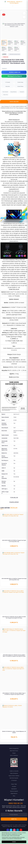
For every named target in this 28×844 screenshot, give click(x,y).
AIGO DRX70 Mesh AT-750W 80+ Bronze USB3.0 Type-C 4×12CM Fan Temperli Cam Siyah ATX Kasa (14, 655)
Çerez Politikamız (14, 755)
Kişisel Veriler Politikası (14, 775)
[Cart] (19, 5)
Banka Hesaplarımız (14, 748)
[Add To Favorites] (24, 13)
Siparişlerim (14, 788)
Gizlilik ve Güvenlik (14, 771)
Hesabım (14, 786)
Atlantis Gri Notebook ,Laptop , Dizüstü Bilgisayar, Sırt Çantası (14, 732)
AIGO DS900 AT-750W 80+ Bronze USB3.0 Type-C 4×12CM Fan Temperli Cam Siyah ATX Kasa (14, 694)
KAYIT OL (14, 819)
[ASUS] (4, 54)
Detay (14, 537)
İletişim (14, 753)
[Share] (24, 17)
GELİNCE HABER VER (14, 72)
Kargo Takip (14, 784)
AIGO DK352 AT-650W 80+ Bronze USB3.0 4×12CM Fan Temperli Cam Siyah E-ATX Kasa (14, 617)
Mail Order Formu (14, 750)
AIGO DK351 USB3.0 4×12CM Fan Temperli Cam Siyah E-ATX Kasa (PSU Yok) (14, 541)
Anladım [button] (14, 841)
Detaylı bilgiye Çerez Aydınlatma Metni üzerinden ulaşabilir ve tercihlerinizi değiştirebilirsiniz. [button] (13, 838)
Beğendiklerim (14, 793)
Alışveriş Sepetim (14, 791)
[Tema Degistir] (16, 5)
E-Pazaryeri (14, 780)
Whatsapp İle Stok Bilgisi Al (15, 76)
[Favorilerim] (12, 5)
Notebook (4, 68)
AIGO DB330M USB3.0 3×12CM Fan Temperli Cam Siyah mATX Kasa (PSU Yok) (14, 579)
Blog (14, 795)
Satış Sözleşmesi (14, 773)
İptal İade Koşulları (14, 778)
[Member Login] (9, 5)
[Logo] (14, 2)
